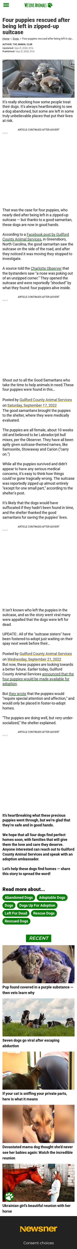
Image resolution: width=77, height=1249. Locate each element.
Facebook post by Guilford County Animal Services (35, 236)
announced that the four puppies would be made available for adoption (38, 679)
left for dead (16, 913)
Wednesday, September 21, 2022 (34, 659)
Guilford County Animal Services (46, 400)
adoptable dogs (52, 897)
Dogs (16, 38)
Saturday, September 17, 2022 (32, 405)
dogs (9, 905)
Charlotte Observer (46, 268)
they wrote (17, 693)
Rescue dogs (44, 913)
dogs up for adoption (37, 905)
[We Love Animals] (38, 5)
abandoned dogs (19, 897)
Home (5, 38)
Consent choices (38, 1243)
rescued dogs (16, 921)
